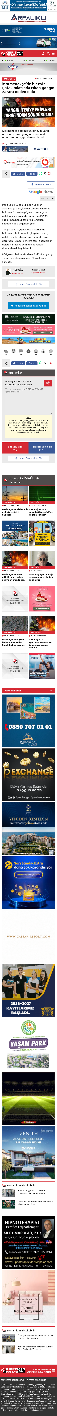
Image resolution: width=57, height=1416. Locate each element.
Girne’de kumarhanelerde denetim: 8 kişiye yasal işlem (35, 1203)
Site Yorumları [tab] (15, 447)
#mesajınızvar (17, 273)
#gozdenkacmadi (38, 272)
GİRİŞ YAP (48, 383)
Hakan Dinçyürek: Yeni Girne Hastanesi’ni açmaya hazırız (31, 1192)
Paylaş (31, 174)
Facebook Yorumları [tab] (42, 447)
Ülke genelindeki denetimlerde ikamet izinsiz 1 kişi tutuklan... (36, 1337)
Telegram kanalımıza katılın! (30, 306)
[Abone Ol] (41, 191)
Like (19, 174)
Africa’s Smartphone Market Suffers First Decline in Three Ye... (35, 1348)
